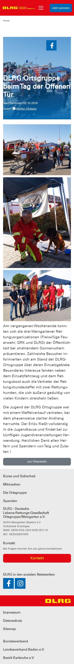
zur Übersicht (37, 461)
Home (6, 20)
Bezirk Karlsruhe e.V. (18, 658)
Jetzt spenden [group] (60, 7)
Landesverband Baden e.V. (23, 649)
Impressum (12, 612)
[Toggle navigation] (41, 8)
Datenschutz (12, 621)
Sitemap (9, 629)
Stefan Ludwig (26, 108)
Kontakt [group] (37, 558)
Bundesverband (15, 641)
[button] (51, 45)
